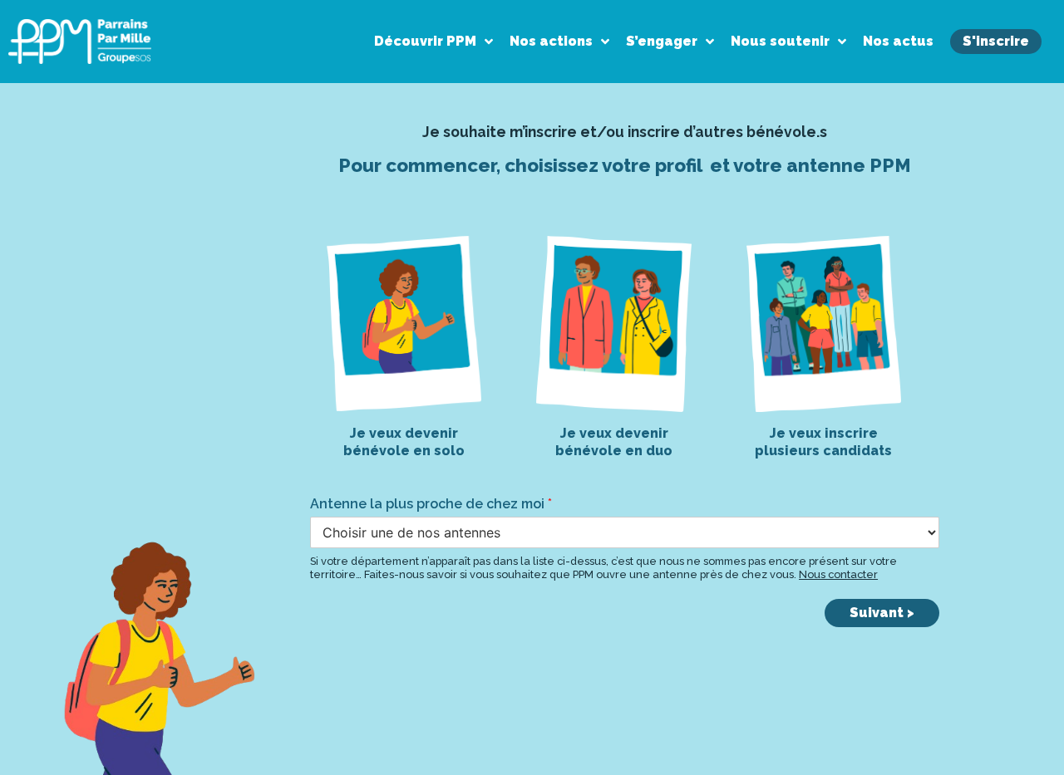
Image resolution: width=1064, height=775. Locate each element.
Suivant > (882, 612)
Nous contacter (838, 574)
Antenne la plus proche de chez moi (431, 504)
